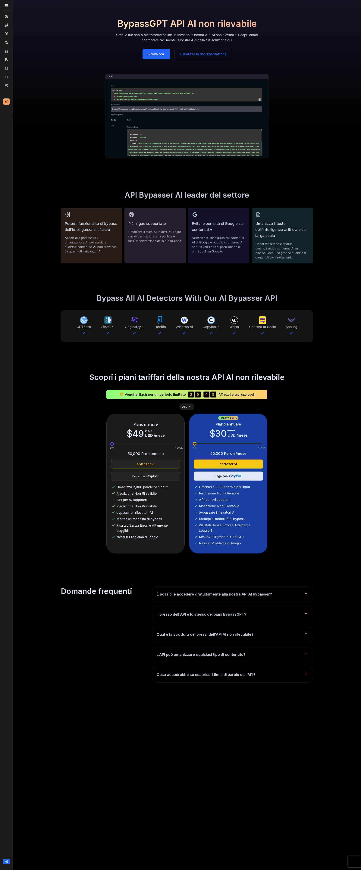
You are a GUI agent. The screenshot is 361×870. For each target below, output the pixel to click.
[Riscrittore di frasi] (6, 85)
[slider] (112, 444)
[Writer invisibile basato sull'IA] (6, 68)
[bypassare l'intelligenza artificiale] (6, 16)
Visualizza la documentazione (203, 54)
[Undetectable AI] (6, 42)
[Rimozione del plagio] (6, 59)
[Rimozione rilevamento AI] (6, 51)
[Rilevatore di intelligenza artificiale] (6, 33)
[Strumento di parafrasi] (6, 77)
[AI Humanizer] (6, 25)
